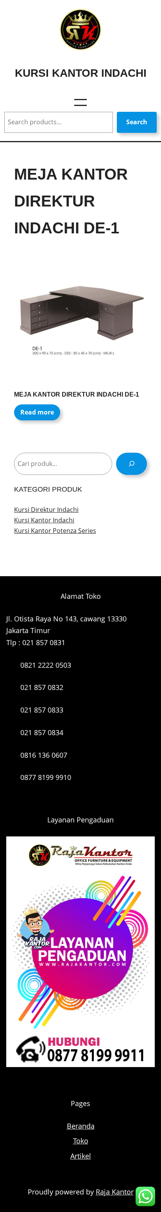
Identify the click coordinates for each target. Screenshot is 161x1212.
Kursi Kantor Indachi (81, 73)
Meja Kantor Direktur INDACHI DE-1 (76, 394)
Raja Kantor (115, 1191)
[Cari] (131, 464)
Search (136, 122)
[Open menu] (80, 102)
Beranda (81, 1126)
